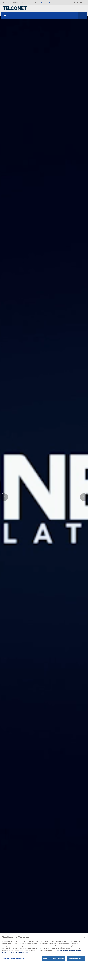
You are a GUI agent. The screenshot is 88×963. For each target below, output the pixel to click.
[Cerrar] (84, 937)
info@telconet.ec (44, 2)
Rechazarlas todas (75, 959)
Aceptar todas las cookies (53, 959)
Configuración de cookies (13, 959)
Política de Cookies (64, 950)
